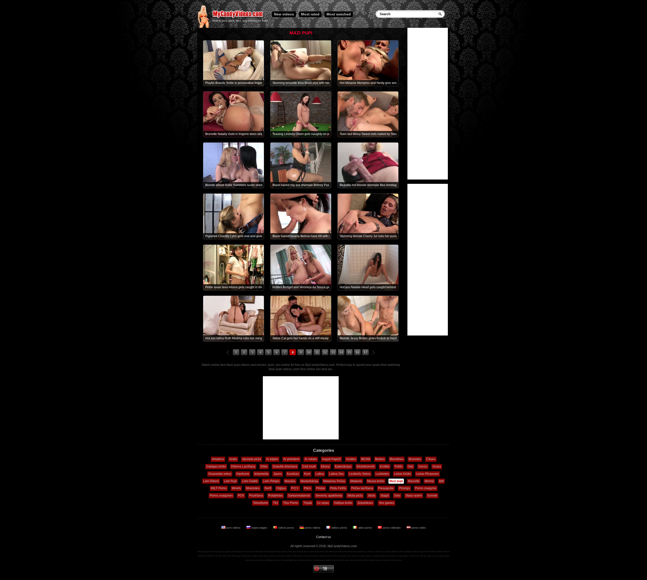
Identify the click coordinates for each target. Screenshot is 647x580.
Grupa (436, 466)
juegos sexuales (372, 556)
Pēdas (320, 488)
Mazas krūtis (375, 481)
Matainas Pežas (334, 481)
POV (241, 495)
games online (231, 551)
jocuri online (386, 551)
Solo (397, 495)
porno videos (312, 527)
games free (242, 551)
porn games (385, 560)
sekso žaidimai (338, 560)
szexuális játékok (361, 560)
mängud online (424, 551)
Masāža (290, 481)
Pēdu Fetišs (338, 488)
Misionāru (253, 488)
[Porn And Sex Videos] (238, 17)
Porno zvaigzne (425, 488)
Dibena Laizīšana (243, 466)
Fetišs (399, 466)
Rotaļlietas (275, 495)
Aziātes (351, 459)
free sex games (218, 551)
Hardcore (242, 474)
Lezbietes (382, 474)
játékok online (397, 551)
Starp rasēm (413, 495)
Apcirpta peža (251, 459)
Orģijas (281, 488)
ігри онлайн (358, 551)
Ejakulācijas (343, 466)
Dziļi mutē (309, 466)
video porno (365, 527)
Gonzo (422, 466)
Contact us (323, 537)
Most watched (339, 14)
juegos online (275, 551)
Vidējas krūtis (343, 503)
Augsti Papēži (331, 459)
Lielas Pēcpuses (427, 474)
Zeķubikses (365, 503)
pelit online (347, 551)
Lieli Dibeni (211, 481)
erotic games (396, 560)
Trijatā (307, 503)
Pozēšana (256, 495)
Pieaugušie (386, 488)
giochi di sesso (409, 556)
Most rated (310, 14)
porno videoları (392, 527)
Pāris (307, 488)
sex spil (434, 556)
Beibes (380, 459)
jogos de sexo (385, 556)
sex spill (419, 556)
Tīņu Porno (290, 503)
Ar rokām (311, 459)
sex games (342, 556)
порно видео (259, 527)
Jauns (277, 474)
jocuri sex (249, 560)
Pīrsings (404, 488)
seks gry (277, 560)
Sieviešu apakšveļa (328, 495)
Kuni (307, 474)
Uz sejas (323, 503)
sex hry (257, 560)
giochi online (309, 551)
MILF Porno (219, 488)
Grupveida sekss (219, 474)
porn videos (233, 527)
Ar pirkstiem (291, 459)
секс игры (351, 556)
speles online (436, 551)
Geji (410, 466)
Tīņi (275, 503)
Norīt (268, 488)
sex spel (427, 556)
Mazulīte (414, 481)
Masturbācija (309, 481)
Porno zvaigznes (221, 495)
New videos (284, 14)
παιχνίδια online (220, 556)
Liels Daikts (250, 481)
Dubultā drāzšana (285, 466)
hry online (376, 551)
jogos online (264, 551)
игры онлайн (253, 551)
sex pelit (305, 560)
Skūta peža (355, 495)
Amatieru (218, 459)
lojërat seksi (374, 560)
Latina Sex (336, 474)
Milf (441, 481)
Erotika (384, 466)
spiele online (286, 551)
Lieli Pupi (230, 481)
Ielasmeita (261, 474)
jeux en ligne (297, 551)
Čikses (430, 459)
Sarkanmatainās (299, 495)
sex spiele (361, 556)
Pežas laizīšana (362, 488)
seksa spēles (325, 560)
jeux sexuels (397, 556)
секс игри (349, 560)
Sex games (386, 503)
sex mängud (314, 560)
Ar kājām (272, 459)
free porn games (204, 551)
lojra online (208, 556)
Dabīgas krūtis (216, 466)
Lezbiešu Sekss (360, 474)
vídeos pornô (274, 556)
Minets (236, 488)
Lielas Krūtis (402, 474)
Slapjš (384, 495)
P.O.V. (295, 488)
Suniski (432, 495)
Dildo (264, 466)
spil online (338, 551)
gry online (367, 551)
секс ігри (297, 560)
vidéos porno (339, 527)
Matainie (356, 481)
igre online (232, 556)
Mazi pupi (396, 481)
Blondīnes (397, 459)
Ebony (325, 466)
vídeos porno (286, 527)
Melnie (429, 481)
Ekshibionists (366, 466)
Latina (319, 474)
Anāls (233, 459)
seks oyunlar (443, 556)
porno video (418, 527)
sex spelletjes (267, 560)
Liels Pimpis (271, 481)
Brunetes (415, 459)
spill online (319, 551)
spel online (328, 551)
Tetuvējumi (260, 503)
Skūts (371, 495)
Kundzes (293, 474)
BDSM (365, 459)
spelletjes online (411, 551)
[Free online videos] (203, 27)
